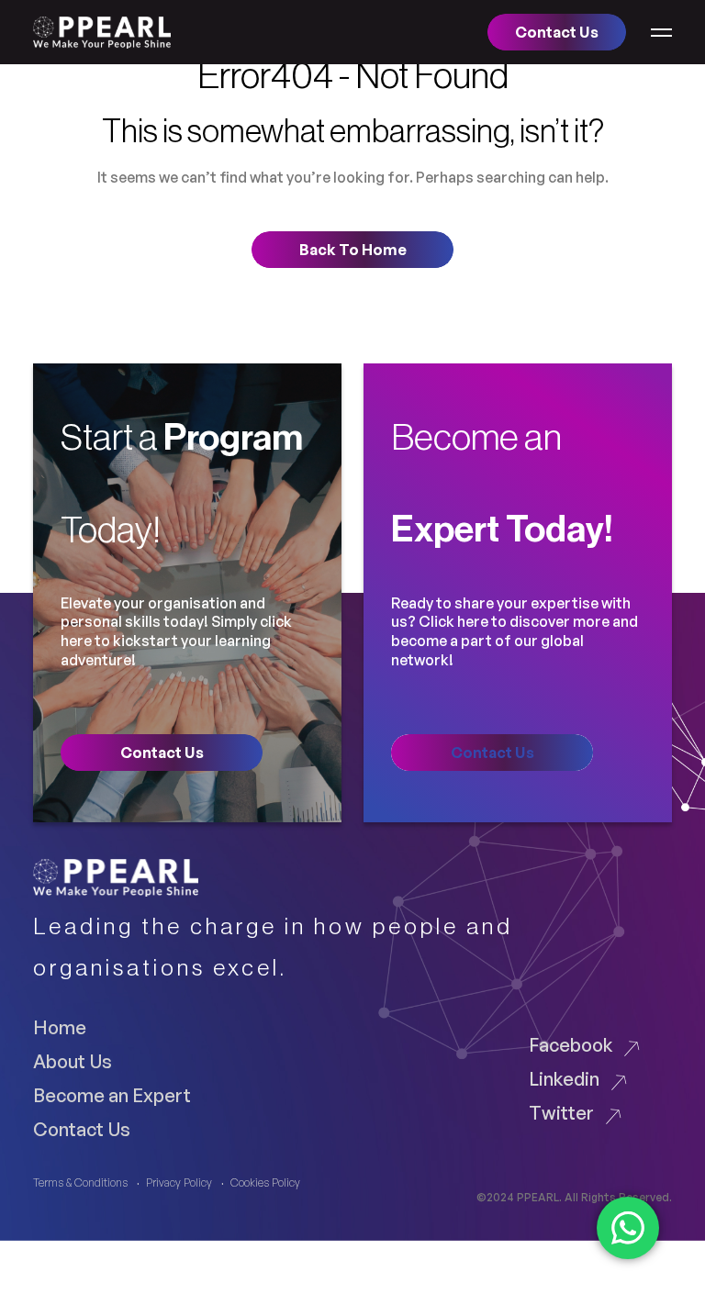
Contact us (557, 32)
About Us (72, 1061)
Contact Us (81, 1129)
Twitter (561, 1112)
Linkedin (564, 1078)
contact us (162, 752)
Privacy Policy (179, 1182)
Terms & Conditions (80, 1182)
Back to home (353, 249)
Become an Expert (112, 1095)
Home (59, 1027)
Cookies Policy (265, 1182)
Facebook (570, 1044)
